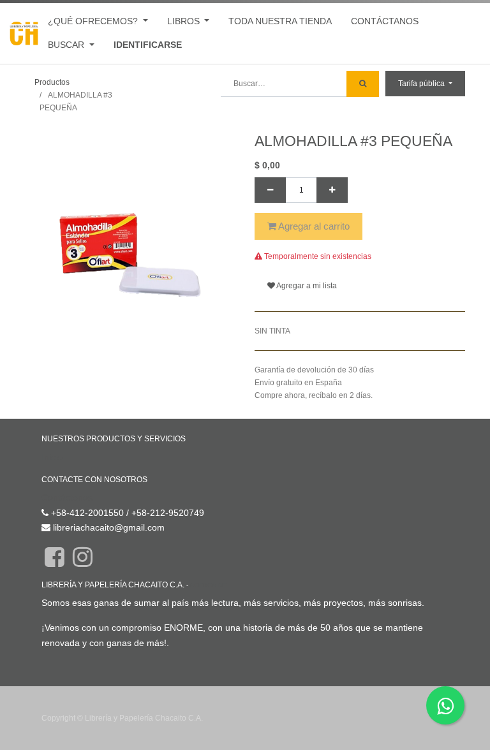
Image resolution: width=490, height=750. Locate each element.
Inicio (52, 457)
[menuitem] (280, 21)
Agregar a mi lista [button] (306, 285)
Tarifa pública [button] (422, 83)
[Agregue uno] (332, 190)
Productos (52, 82)
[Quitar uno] (270, 190)
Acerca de (207, 585)
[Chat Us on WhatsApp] (445, 705)
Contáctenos (67, 497)
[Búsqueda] (362, 84)
